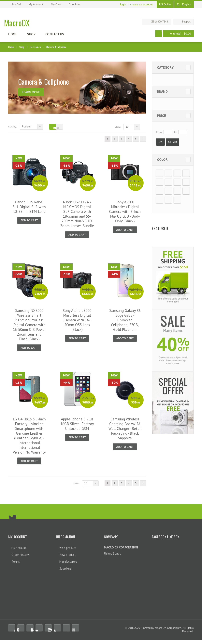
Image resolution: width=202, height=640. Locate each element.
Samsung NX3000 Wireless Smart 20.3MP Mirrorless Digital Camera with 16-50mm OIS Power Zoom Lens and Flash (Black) (29, 324)
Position (26, 126)
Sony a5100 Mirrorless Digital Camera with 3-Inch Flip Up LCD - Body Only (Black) (125, 211)
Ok (160, 141)
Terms (15, 561)
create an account (141, 4)
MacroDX (17, 23)
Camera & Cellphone (56, 47)
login (123, 4)
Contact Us (54, 34)
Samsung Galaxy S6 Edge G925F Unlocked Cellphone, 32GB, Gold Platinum (125, 320)
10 (127, 126)
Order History (20, 555)
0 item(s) (180, 33)
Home (12, 34)
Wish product (67, 548)
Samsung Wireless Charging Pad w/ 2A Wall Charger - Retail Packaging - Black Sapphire (124, 428)
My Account (18, 548)
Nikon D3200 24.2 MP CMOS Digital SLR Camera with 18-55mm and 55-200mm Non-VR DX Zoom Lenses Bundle (77, 214)
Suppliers (65, 568)
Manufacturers (68, 561)
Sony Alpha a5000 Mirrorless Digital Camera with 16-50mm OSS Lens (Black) (77, 320)
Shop (31, 34)
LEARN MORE (31, 92)
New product (67, 555)
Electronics (35, 47)
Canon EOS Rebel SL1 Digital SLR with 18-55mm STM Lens (29, 207)
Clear (172, 141)
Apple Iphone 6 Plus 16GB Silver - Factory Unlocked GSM (77, 424)
